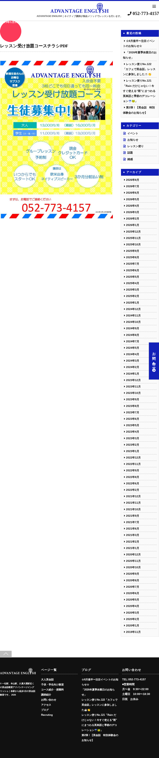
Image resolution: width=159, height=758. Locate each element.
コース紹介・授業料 (52, 689)
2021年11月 (133, 502)
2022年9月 (132, 470)
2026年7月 (132, 186)
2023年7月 (132, 412)
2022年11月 (133, 464)
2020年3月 (132, 612)
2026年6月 (132, 192)
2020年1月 (132, 625)
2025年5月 (132, 276)
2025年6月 (132, 270)
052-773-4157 (145, 13)
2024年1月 (132, 373)
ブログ (45, 710)
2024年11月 (133, 315)
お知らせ (132, 139)
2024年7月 (132, 341)
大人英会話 (47, 679)
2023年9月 (132, 399)
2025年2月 (132, 296)
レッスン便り (135, 146)
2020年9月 (132, 573)
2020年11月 (133, 560)
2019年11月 (133, 631)
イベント (132, 133)
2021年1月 (132, 548)
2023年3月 (132, 438)
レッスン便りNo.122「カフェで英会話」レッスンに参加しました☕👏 (139, 69)
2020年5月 (132, 599)
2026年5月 (132, 199)
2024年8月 (132, 334)
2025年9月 (132, 250)
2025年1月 (132, 302)
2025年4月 (132, 283)
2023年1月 (132, 451)
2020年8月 (132, 580)
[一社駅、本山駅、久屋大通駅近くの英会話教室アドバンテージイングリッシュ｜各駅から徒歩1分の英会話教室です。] (18, 673)
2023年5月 (132, 425)
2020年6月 (132, 593)
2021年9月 (132, 515)
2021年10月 (133, 509)
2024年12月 (133, 309)
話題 (130, 152)
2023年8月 (132, 406)
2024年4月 (132, 354)
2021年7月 (132, 522)
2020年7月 (132, 586)
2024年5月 (132, 347)
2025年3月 (132, 289)
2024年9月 (132, 328)
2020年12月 (133, 554)
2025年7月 (132, 263)
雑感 (130, 159)
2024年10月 (133, 321)
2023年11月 (133, 386)
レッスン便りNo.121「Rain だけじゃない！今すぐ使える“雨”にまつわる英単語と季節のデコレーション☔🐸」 (139, 91)
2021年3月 (132, 535)
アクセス (46, 705)
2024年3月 (132, 360)
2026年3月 (132, 212)
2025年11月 (133, 238)
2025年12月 (133, 231)
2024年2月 (132, 367)
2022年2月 (132, 489)
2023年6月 (132, 418)
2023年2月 (132, 444)
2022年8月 (132, 477)
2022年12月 (133, 457)
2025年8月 (132, 257)
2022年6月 (132, 483)
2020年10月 (133, 567)
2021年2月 (132, 541)
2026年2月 (132, 218)
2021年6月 (132, 528)
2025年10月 (133, 244)
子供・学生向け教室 (52, 684)
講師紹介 (46, 694)
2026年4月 (132, 205)
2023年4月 (132, 431)
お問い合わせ (154, 359)
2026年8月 (132, 179)
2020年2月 (132, 619)
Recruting (47, 715)
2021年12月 (133, 496)
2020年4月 (132, 606)
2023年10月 (133, 392)
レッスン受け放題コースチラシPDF (34, 45)
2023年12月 (133, 380)
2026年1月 (132, 225)
